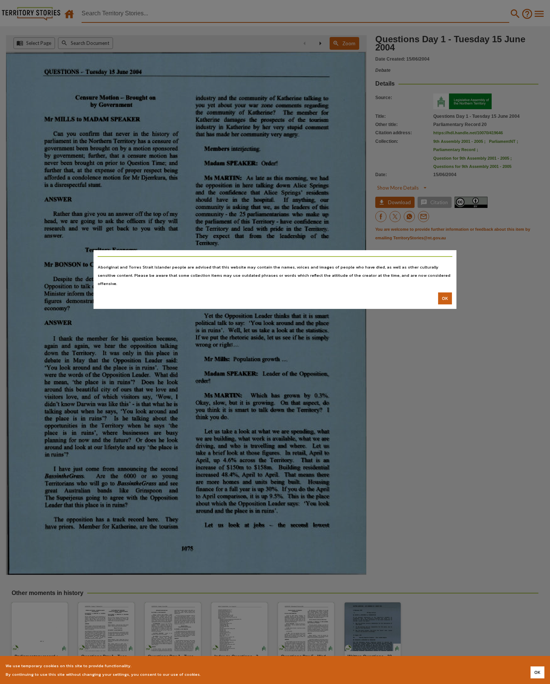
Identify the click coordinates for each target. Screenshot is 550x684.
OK (445, 298)
